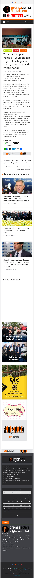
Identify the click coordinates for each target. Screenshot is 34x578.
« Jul (16, 516)
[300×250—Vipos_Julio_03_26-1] (14, 322)
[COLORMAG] (15, 527)
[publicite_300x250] (14, 421)
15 (29, 502)
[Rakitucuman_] (14, 366)
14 (25, 502)
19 (17, 505)
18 (13, 505)
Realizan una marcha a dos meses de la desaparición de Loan (18, 168)
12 (17, 502)
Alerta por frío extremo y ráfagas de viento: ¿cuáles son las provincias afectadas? (17, 162)
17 (9, 505)
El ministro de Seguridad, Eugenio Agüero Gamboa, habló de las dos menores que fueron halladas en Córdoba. (16, 263)
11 (13, 502)
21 (25, 505)
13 (21, 502)
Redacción (19, 71)
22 (29, 505)
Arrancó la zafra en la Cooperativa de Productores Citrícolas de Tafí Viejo (16, 230)
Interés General (8, 50)
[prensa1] (17, 153)
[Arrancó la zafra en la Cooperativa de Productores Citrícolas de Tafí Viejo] (17, 211)
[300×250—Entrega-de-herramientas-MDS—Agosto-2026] (14, 343)
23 (5, 508)
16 (5, 505)
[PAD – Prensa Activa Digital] (4, 22)
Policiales (16, 50)
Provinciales (23, 50)
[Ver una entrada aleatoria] (30, 22)
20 (21, 505)
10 (9, 502)
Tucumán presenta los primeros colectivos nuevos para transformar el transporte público (16, 198)
